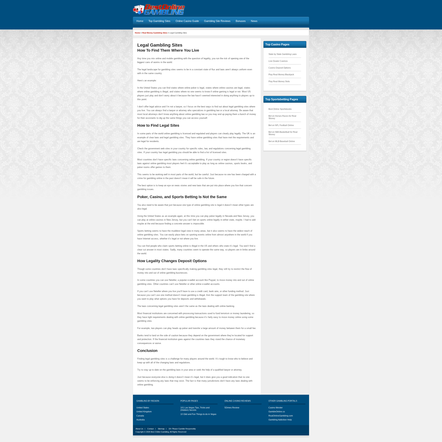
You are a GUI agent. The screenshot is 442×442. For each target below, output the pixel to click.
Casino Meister (275, 407)
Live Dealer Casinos (278, 61)
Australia (140, 420)
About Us (139, 429)
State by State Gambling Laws (282, 54)
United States (142, 407)
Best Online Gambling (160, 432)
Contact (150, 429)
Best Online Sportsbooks (280, 109)
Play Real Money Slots (279, 81)
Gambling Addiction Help (280, 420)
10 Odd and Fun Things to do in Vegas (198, 414)
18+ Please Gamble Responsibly (182, 429)
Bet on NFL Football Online (281, 125)
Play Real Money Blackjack (281, 74)
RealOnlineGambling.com (280, 416)
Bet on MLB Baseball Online (281, 141)
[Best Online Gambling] (159, 14)
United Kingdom (144, 411)
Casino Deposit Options (279, 68)
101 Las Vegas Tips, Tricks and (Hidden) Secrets (195, 408)
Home (137, 33)
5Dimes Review (231, 407)
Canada (140, 416)
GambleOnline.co (276, 411)
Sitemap (161, 429)
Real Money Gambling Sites (154, 33)
